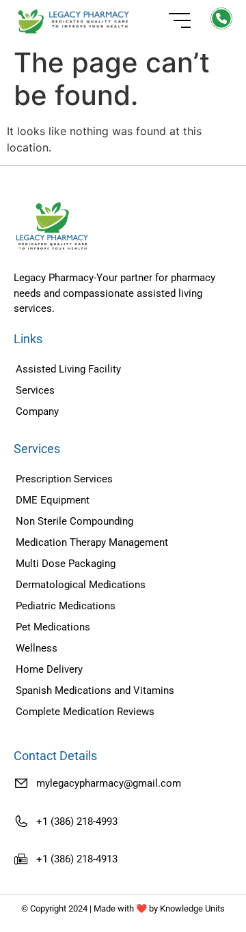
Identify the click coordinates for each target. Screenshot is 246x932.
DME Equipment (53, 500)
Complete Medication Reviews (85, 711)
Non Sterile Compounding (74, 521)
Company (37, 411)
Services (35, 390)
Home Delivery (49, 669)
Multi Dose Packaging (65, 563)
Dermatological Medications (81, 585)
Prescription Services (64, 479)
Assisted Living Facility (68, 369)
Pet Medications (53, 627)
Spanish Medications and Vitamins (95, 690)
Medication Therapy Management (92, 542)
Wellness (36, 648)
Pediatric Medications (65, 606)
